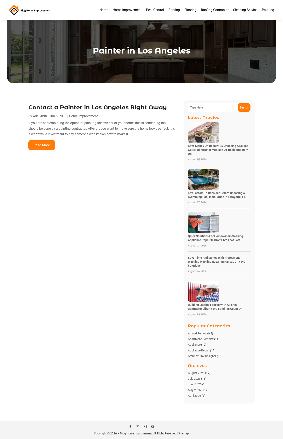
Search (244, 107)
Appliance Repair (198, 350)
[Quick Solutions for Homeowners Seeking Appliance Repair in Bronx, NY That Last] (203, 223)
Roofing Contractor (215, 10)
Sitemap (183, 433)
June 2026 (195, 384)
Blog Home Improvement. (136, 433)
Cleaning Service (245, 10)
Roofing (174, 10)
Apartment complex (201, 339)
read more (42, 145)
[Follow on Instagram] (145, 426)
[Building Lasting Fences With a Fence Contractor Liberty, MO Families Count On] (203, 291)
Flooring (190, 10)
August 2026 (196, 373)
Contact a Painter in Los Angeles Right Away (97, 107)
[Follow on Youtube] (153, 426)
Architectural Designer (202, 356)
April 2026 (194, 395)
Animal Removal (198, 333)
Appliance (194, 344)
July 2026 (194, 378)
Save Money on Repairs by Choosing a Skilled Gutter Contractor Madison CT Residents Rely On (218, 149)
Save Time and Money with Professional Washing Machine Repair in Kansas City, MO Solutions (217, 261)
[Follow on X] (138, 426)
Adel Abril (40, 116)
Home (103, 10)
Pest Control (155, 10)
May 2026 (194, 390)
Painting (268, 10)
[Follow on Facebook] (130, 426)
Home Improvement (127, 10)
